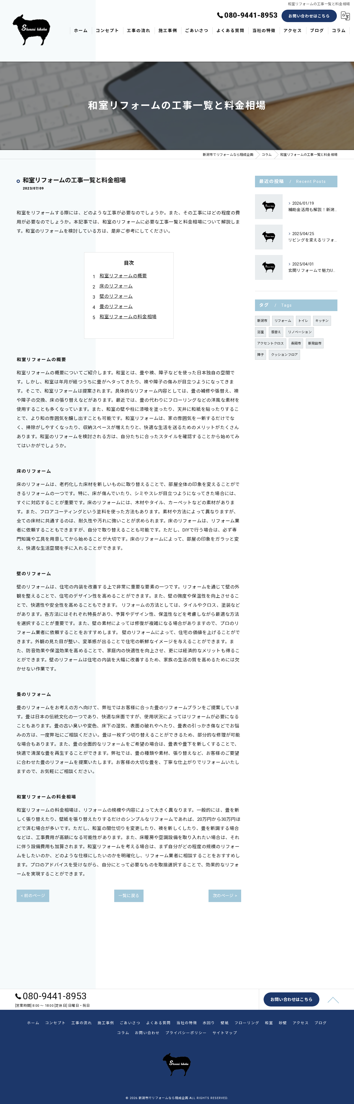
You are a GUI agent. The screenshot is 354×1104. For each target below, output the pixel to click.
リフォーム (282, 321)
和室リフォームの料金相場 (128, 316)
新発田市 (315, 343)
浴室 (260, 332)
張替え (276, 332)
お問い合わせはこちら (309, 16)
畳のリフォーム (116, 306)
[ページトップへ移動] (333, 999)
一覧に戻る (128, 895)
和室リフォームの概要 (123, 275)
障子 (260, 355)
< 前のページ (33, 895)
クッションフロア (284, 355)
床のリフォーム (116, 286)
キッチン (322, 321)
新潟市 (262, 321)
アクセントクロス (270, 343)
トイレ (303, 321)
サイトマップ (224, 1033)
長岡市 (296, 343)
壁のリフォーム (116, 296)
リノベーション (299, 332)
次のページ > (225, 895)
